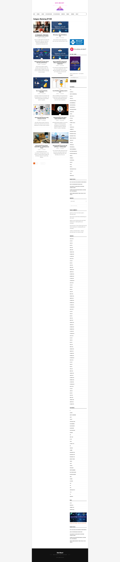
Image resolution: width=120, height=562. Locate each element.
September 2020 (72, 384)
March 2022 (71, 346)
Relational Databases (73, 153)
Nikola (71, 220)
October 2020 (72, 381)
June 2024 (71, 287)
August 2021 (71, 359)
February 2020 (72, 399)
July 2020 (71, 388)
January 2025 (72, 271)
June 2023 (71, 313)
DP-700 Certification (56, 14)
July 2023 (71, 311)
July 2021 (71, 362)
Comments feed (72, 507)
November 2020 (72, 379)
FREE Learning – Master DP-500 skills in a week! (60, 35)
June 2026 (71, 243)
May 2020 (71, 392)
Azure (70, 96)
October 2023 (72, 304)
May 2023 (71, 315)
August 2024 (71, 282)
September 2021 (72, 357)
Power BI (71, 144)
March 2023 (71, 320)
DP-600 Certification (49, 14)
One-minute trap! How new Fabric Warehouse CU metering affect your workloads (78, 222)
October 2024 (72, 278)
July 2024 (71, 284)
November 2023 (72, 302)
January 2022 (72, 351)
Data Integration (72, 104)
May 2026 (71, 245)
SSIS (70, 164)
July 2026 (71, 240)
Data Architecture (72, 100)
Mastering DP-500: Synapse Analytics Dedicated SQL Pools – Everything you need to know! (41, 146)
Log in (70, 502)
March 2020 (71, 397)
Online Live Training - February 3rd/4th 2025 (78, 523)
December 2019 (72, 403)
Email (71, 75)
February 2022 (72, 348)
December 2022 (72, 326)
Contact (77, 14)
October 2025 (72, 256)
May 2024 (71, 289)
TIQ (70, 173)
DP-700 (71, 118)
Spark (70, 155)
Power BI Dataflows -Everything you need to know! (60, 91)
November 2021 (72, 355)
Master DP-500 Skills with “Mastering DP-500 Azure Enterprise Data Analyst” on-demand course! (60, 62)
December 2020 (72, 377)
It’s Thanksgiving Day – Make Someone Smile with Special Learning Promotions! (41, 35)
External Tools (72, 122)
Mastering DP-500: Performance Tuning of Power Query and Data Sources (42, 62)
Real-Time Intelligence (73, 151)
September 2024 (72, 280)
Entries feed (71, 505)
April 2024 (71, 291)
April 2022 (71, 344)
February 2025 (72, 269)
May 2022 (71, 342)
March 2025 (71, 267)
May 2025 (71, 262)
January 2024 (72, 298)
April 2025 (71, 265)
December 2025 (72, 254)
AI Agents (71, 91)
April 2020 (71, 395)
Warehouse (71, 175)
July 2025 (71, 260)
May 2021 (71, 366)
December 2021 (72, 353)
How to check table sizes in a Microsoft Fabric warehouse (78, 181)
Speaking (38, 14)
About (34, 14)
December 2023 (72, 300)
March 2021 (71, 370)
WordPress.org (72, 509)
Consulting (63, 14)
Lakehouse (71, 127)
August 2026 (71, 238)
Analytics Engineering (73, 93)
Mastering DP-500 (72, 131)
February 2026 (72, 251)
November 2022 (72, 329)
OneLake (71, 140)
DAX (70, 113)
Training (67, 14)
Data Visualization (72, 109)
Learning (71, 129)
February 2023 (72, 322)
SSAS (70, 162)
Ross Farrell (72, 216)
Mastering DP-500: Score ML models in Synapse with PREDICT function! (60, 118)
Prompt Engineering (72, 149)
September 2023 (72, 307)
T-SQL (70, 171)
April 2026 (71, 247)
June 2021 (71, 364)
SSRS (70, 166)
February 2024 (72, 296)
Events (71, 120)
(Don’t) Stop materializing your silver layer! (76, 184)
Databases (71, 111)
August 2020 (71, 386)
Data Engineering (72, 102)
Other (71, 142)
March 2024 (71, 293)
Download (72, 14)
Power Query (71, 146)
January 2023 (72, 324)
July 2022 (71, 337)
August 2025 (71, 258)
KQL (70, 124)
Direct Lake (71, 115)
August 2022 (71, 335)
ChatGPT (71, 98)
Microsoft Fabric (72, 138)
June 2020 (71, 390)
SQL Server (71, 160)
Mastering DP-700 (72, 135)
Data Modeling (72, 107)
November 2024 (72, 276)
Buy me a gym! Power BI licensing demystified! (41, 91)
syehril (71, 212)
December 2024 (72, 273)
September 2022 (72, 333)
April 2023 (71, 318)
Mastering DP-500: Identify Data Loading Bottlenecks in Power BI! (42, 118)
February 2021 (72, 373)
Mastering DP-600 (72, 133)
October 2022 (72, 331)
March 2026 (71, 249)
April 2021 (71, 368)
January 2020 (72, 401)
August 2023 (71, 309)
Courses (43, 14)
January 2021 (71, 375)
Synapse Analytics (72, 168)
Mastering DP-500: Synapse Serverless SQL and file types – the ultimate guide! (60, 146)
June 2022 (71, 340)
